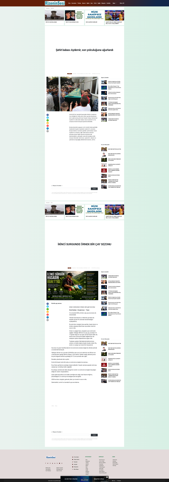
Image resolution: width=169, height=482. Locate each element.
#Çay (56, 405)
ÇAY (88, 307)
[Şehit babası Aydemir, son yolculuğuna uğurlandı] (72, 93)
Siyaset (84, 3)
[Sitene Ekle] (62, 463)
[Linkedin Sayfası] (55, 463)
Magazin (103, 3)
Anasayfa (48, 8)
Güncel (87, 474)
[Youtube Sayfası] (53, 463)
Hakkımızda (48, 467)
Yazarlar (75, 461)
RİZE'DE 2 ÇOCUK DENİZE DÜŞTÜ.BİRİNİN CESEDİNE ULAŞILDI (113, 170)
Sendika (108, 3)
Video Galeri (76, 459)
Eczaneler (101, 464)
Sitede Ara (115, 459)
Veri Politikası (48, 470)
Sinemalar (101, 468)
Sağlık (99, 3)
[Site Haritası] (60, 463)
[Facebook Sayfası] (46, 463)
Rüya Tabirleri (115, 464)
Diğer (114, 3)
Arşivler (75, 464)
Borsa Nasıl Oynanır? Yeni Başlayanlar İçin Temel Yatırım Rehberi (114, 88)
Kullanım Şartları (59, 467)
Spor (92, 3)
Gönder (94, 188)
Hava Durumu (102, 459)
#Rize (53, 405)
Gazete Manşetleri (103, 472)
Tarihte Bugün (102, 467)
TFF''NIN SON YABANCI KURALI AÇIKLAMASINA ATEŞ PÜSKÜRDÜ (114, 104)
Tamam (119, 480)
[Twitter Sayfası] (48, 463)
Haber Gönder (59, 470)
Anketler (114, 461)
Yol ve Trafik (101, 461)
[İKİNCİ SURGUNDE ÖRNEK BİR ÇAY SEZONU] (72, 285)
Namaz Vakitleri (102, 462)
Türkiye (79, 3)
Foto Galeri (76, 457)
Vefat (95, 3)
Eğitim (88, 3)
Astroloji (114, 465)
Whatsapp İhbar (59, 469)
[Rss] (58, 463)
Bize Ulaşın (76, 469)
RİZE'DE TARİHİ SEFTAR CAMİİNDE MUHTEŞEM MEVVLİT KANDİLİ (113, 181)
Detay (114, 480)
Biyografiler (115, 462)
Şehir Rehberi (102, 471)
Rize (69, 3)
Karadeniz (74, 3)
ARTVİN (52, 8)
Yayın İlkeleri (48, 469)
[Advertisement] (39, 27)
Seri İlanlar (101, 469)
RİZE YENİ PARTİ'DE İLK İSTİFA (114, 149)
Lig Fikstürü (101, 465)
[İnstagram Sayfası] (51, 463)
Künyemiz (76, 466)
